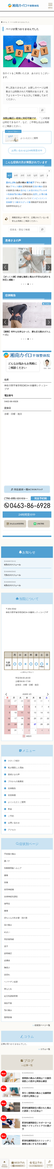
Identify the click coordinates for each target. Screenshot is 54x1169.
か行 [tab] (16, 175)
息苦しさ (37, 194)
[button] (21, 284)
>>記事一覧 (27, 1065)
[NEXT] (47, 694)
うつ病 (15, 202)
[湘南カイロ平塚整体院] (23, 5)
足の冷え (35, 190)
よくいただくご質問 (29, 138)
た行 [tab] (29, 175)
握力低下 (30, 182)
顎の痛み (18, 194)
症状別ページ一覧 (42, 1025)
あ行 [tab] (9, 175)
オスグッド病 (24, 202)
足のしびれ (11, 182)
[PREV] (6, 694)
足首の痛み (38, 186)
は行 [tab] (42, 175)
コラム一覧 (45, 1049)
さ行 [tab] (22, 175)
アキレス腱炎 (16, 186)
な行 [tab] (35, 175)
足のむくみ (25, 190)
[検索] (42, 110)
